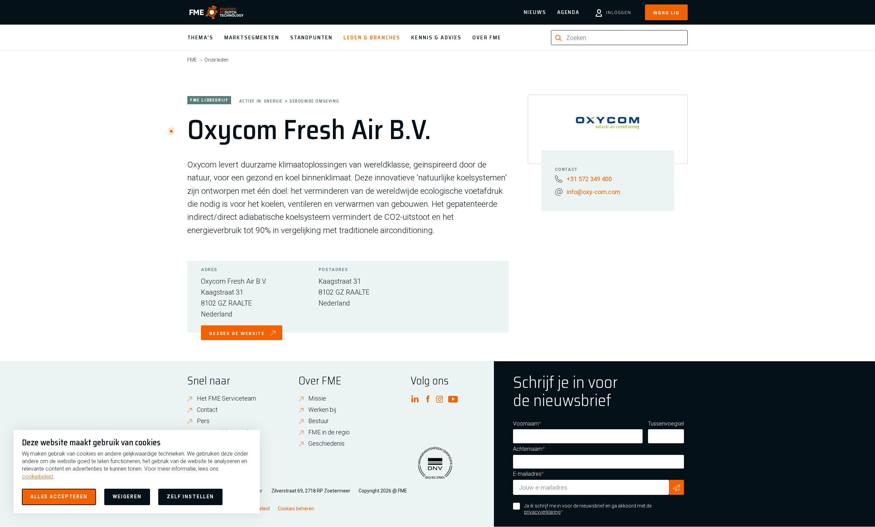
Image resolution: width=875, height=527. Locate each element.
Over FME (486, 37)
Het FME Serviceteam (226, 398)
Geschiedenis (326, 443)
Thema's (200, 37)
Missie (317, 398)
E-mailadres (527, 474)
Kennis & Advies (436, 37)
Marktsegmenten (251, 37)
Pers (203, 420)
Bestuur (318, 420)
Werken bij (322, 409)
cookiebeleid (37, 476)
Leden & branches (372, 37)
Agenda (568, 12)
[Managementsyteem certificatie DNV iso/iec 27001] (435, 467)
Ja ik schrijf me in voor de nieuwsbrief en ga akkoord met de (587, 509)
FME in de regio (329, 432)
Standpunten (311, 37)
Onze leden (216, 60)
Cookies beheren (296, 508)
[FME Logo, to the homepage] (216, 12)
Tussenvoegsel (666, 423)
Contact (207, 409)
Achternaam (527, 449)
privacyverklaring (542, 512)
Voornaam (526, 423)
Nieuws (535, 12)
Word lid (666, 12)
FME (192, 60)
